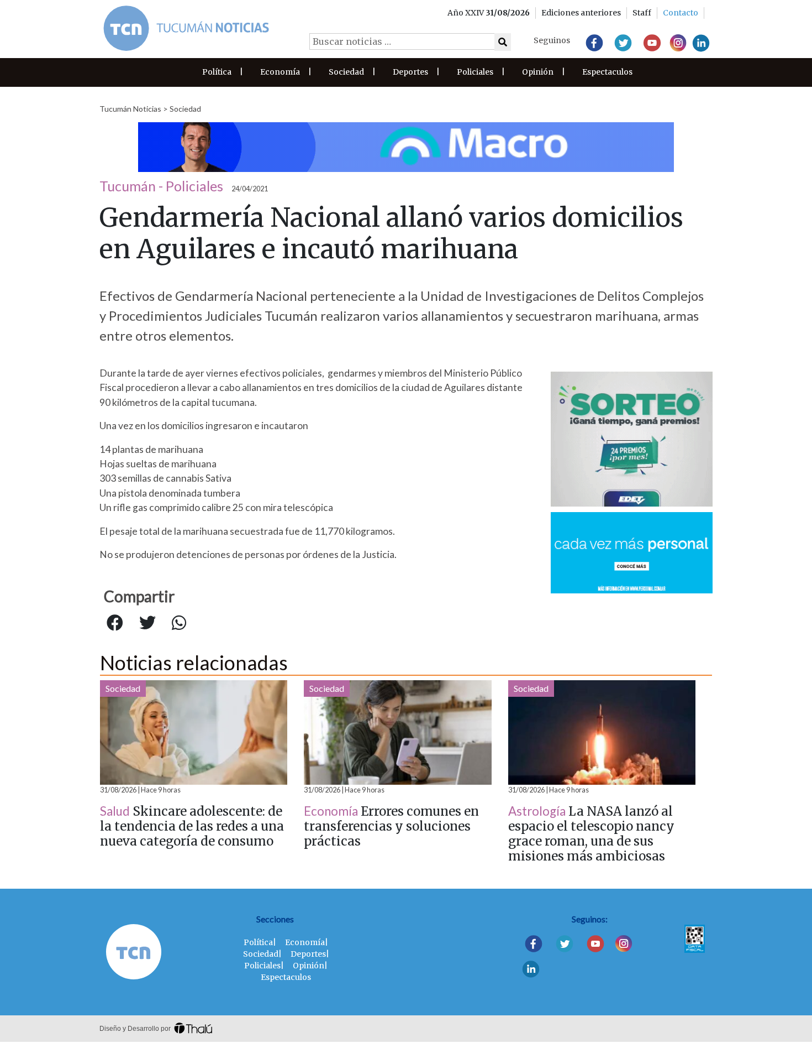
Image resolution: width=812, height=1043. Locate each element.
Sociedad (346, 72)
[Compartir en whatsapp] (179, 623)
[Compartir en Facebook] (114, 623)
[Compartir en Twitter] (147, 623)
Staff (641, 13)
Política (216, 72)
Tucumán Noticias (130, 108)
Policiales (475, 72)
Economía (280, 72)
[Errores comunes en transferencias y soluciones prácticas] (397, 732)
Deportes (410, 72)
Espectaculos (607, 72)
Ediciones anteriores (581, 13)
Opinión (537, 72)
